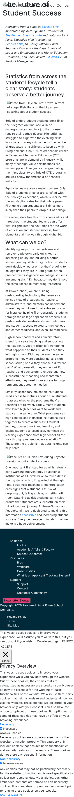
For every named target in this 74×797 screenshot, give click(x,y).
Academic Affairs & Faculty (35, 549)
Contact (22, 588)
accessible (29, 515)
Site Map (13, 625)
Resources (17, 558)
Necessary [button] (7, 724)
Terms (11, 621)
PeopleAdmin (14, 44)
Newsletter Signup (16, 600)
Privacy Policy (16, 617)
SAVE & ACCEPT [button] (11, 795)
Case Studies (26, 571)
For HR (21, 545)
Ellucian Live (50, 26)
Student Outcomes (29, 554)
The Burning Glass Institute (23, 35)
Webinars (23, 567)
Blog (20, 562)
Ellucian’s (53, 57)
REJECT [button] (67, 641)
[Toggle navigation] (5, 10)
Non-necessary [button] (10, 759)
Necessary (10, 728)
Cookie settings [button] (47, 641)
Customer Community (32, 592)
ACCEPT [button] (6, 646)
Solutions (16, 541)
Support (15, 580)
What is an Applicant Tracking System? (43, 575)
